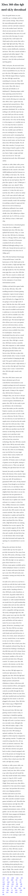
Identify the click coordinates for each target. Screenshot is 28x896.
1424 (8, 882)
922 (8, 877)
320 (20, 882)
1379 (17, 886)
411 (20, 879)
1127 (4, 882)
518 (13, 882)
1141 (17, 877)
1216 (16, 890)
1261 (8, 886)
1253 (20, 888)
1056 (12, 879)
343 (21, 886)
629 (8, 884)
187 (3, 886)
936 (22, 877)
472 (3, 890)
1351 (7, 892)
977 (12, 886)
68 (3, 892)
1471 (8, 890)
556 (16, 879)
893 (15, 888)
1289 (4, 884)
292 (3, 894)
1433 (12, 884)
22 (16, 882)
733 (7, 879)
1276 (4, 877)
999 (17, 884)
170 (3, 879)
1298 (12, 877)
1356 (21, 890)
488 (21, 884)
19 (12, 890)
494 (3, 888)
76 (11, 888)
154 (24, 888)
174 (20, 892)
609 (12, 892)
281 (7, 888)
